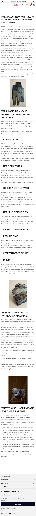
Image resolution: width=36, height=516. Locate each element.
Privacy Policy (22, 498)
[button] (2, 5)
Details (4, 498)
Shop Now (24, 1)
